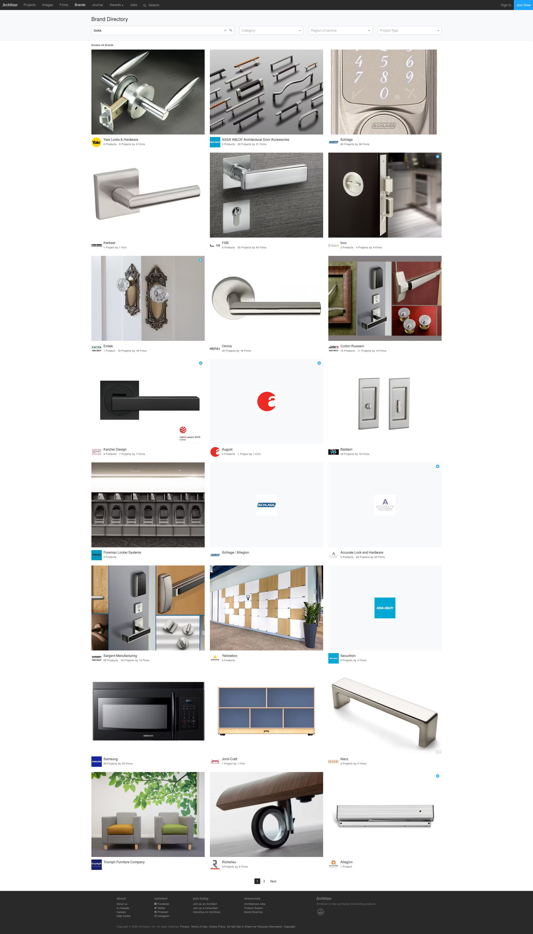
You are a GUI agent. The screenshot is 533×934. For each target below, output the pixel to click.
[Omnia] (266, 298)
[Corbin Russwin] (385, 298)
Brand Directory (253, 912)
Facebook (163, 904)
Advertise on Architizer (206, 912)
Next (273, 881)
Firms (64, 4)
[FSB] (266, 195)
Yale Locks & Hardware (120, 139)
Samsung (110, 758)
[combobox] (271, 30)
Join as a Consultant (205, 908)
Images (47, 4)
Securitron (348, 655)
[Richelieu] (266, 814)
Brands (80, 4)
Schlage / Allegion (235, 552)
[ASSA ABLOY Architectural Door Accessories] (266, 92)
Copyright (289, 926)
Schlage (346, 139)
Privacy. (185, 926)
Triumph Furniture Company (124, 861)
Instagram (163, 916)
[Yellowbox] (266, 607)
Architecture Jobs (254, 904)
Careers (121, 912)
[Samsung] (148, 711)
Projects (30, 4)
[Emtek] (148, 298)
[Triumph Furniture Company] (148, 814)
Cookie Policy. (217, 926)
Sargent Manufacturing (120, 655)
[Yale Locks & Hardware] (148, 92)
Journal (97, 4)
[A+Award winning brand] (437, 156)
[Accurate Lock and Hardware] (385, 504)
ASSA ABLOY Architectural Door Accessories (255, 139)
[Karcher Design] (148, 401)
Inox (343, 242)
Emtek (108, 346)
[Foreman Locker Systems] (148, 504)
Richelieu (229, 861)
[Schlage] (385, 92)
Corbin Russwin (352, 346)
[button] (226, 30)
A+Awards (123, 908)
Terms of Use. (199, 926)
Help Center (124, 916)
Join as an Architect (205, 904)
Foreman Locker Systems (122, 552)
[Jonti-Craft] (266, 711)
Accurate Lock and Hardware (361, 552)
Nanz (344, 758)
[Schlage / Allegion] (266, 504)
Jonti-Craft (229, 758)
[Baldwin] (385, 401)
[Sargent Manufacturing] (148, 607)
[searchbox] (243, 29)
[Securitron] (385, 607)
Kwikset (109, 242)
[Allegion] (385, 814)
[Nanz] (385, 711)
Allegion (346, 861)
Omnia (227, 346)
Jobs (133, 4)
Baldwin (346, 449)
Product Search (253, 908)
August (227, 449)
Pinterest (162, 912)
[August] (266, 401)
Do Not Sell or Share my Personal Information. (255, 926)
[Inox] (385, 195)
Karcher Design (115, 449)
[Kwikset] (148, 195)
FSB (225, 242)
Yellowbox (229, 655)
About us (122, 904)
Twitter (161, 908)
